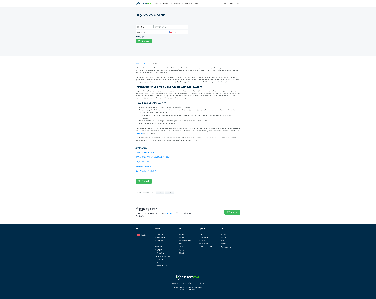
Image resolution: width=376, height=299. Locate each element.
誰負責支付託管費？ (143, 162)
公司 (222, 229)
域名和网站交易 (160, 237)
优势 (200, 234)
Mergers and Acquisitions (162, 256)
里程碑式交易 (159, 247)
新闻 (222, 240)
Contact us (139, 133)
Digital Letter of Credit (161, 265)
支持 (180, 229)
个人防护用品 (159, 259)
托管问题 (181, 250)
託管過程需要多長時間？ (144, 166)
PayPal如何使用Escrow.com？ (146, 152)
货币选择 (181, 237)
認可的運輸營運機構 (185, 240)
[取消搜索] (226, 3)
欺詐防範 (181, 247)
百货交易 (158, 243)
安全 (180, 243)
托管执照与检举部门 (188, 283)
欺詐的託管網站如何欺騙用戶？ (146, 171)
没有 (169, 192)
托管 (156, 262)
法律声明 (201, 283)
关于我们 (223, 234)
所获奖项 (223, 237)
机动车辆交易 (159, 234)
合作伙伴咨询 (203, 243)
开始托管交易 (203, 237)
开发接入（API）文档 (206, 247)
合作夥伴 (202, 229)
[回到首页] (144, 3)
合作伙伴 (202, 240)
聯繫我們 (223, 243)
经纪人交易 (158, 250)
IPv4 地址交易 (159, 253)
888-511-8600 (168, 213)
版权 (175, 287)
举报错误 (181, 253)
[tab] (157, 3)
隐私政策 (175, 283)
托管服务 (158, 229)
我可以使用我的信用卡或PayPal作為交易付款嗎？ (153, 157)
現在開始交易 (143, 41)
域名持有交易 (159, 240)
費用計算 (181, 234)
